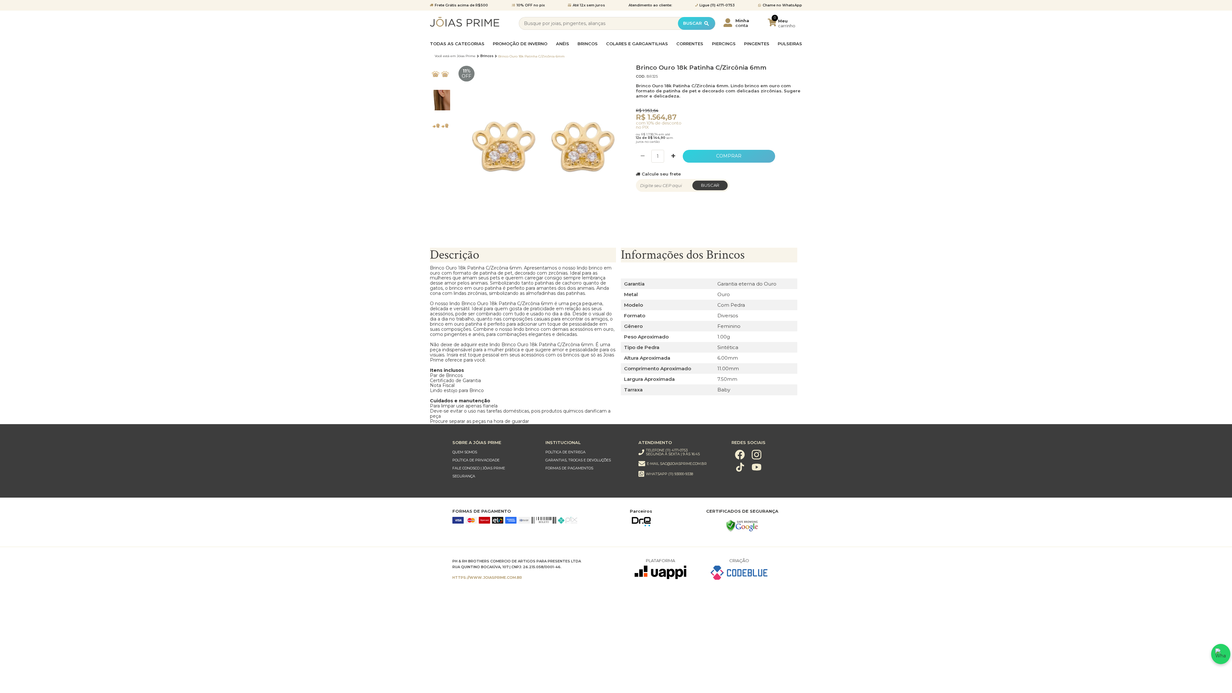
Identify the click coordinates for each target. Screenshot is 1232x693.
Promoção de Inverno (520, 43)
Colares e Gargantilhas (637, 43)
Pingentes (756, 43)
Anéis (562, 43)
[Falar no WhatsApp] (1220, 654)
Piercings (724, 43)
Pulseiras (790, 43)
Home (455, 56)
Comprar (728, 156)
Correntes (689, 43)
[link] (492, 452)
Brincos (588, 43)
